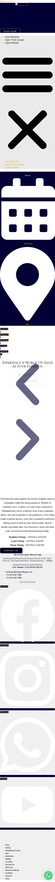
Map (27, 324)
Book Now (28, 244)
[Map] (27, 319)
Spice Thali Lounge (14, 40)
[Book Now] (28, 239)
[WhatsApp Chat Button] (48, 875)
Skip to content (6, 1)
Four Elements (12, 37)
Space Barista (12, 43)
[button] (27, 102)
